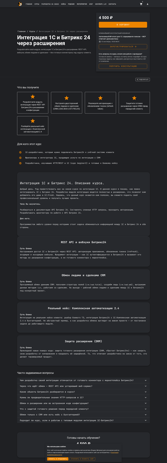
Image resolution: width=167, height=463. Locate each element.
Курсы (32, 31)
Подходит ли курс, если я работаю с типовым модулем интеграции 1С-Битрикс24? (67, 420)
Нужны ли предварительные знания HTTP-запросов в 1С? (52, 397)
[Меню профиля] (147, 4)
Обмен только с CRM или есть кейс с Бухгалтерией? (50, 414)
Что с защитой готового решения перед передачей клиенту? (54, 409)
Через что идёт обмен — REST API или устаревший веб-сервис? (56, 386)
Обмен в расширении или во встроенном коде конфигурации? (54, 403)
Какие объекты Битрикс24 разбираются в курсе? (47, 391)
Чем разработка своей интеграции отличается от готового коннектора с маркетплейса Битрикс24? (77, 380)
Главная (22, 31)
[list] (83, 158)
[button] (28, 4)
